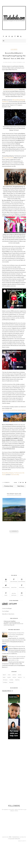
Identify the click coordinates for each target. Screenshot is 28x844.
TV (24, 677)
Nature (9, 677)
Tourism (11, 679)
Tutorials (5, 682)
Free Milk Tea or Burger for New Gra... (12, 518)
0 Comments (7, 482)
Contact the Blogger (7, 608)
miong (6, 595)
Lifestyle (14, 674)
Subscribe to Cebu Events (8, 614)
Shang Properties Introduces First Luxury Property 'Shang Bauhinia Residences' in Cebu (16, 634)
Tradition (17, 679)
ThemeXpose (15, 837)
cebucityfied (13, 587)
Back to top (21, 840)
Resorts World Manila (8, 157)
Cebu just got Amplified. (10, 621)
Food (9, 674)
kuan (6, 581)
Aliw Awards (14, 49)
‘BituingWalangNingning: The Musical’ (11, 89)
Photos (14, 677)
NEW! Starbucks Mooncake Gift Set (16, 646)
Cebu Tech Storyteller (13, 594)
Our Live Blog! (5, 611)
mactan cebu (21, 587)
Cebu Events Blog (15, 474)
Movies (19, 674)
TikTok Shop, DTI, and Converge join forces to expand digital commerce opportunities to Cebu (16, 658)
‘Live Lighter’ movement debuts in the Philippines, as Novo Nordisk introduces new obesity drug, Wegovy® (13, 624)
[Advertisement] (15, 744)
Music (4, 677)
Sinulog (20, 677)
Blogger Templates (15, 838)
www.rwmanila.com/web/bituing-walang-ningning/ (13, 410)
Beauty (4, 674)
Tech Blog (5, 679)
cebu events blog (13, 581)
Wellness (11, 682)
